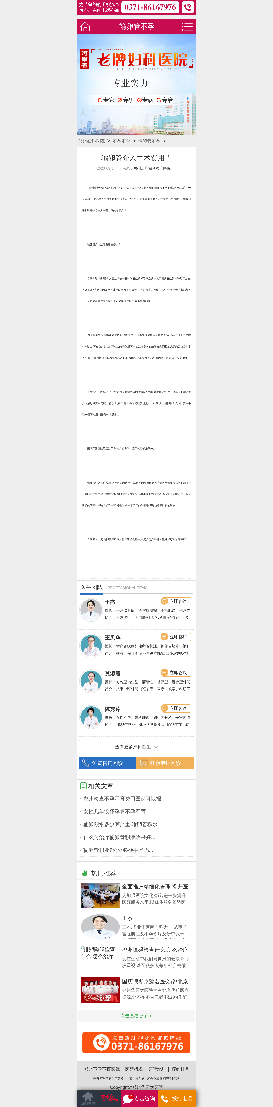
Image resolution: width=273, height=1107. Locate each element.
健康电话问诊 (165, 763)
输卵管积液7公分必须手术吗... (118, 850)
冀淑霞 (113, 673)
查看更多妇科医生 (133, 746)
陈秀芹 (113, 709)
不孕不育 (121, 141)
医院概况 (134, 1069)
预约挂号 (180, 1069)
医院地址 (157, 1069)
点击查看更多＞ (136, 1015)
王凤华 (113, 638)
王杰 (110, 602)
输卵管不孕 (149, 141)
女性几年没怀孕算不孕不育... (116, 811)
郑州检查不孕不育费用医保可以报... (124, 799)
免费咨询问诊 (107, 763)
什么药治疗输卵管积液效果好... (119, 837)
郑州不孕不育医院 (102, 1069)
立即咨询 (178, 601)
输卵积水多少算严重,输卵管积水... (122, 824)
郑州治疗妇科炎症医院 (152, 168)
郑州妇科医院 (91, 141)
